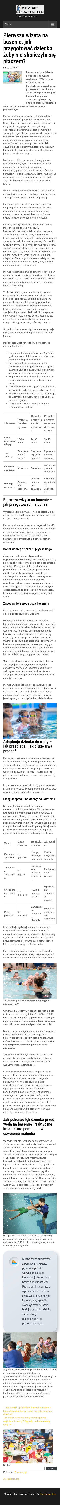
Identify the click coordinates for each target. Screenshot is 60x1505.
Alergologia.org (11, 1478)
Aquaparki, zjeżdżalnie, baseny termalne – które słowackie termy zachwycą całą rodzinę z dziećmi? (27, 1411)
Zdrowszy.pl (20, 1472)
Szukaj (6, 1465)
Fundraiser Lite (48, 1494)
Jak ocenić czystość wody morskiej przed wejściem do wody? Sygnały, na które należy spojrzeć (26, 1421)
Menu (8, 24)
